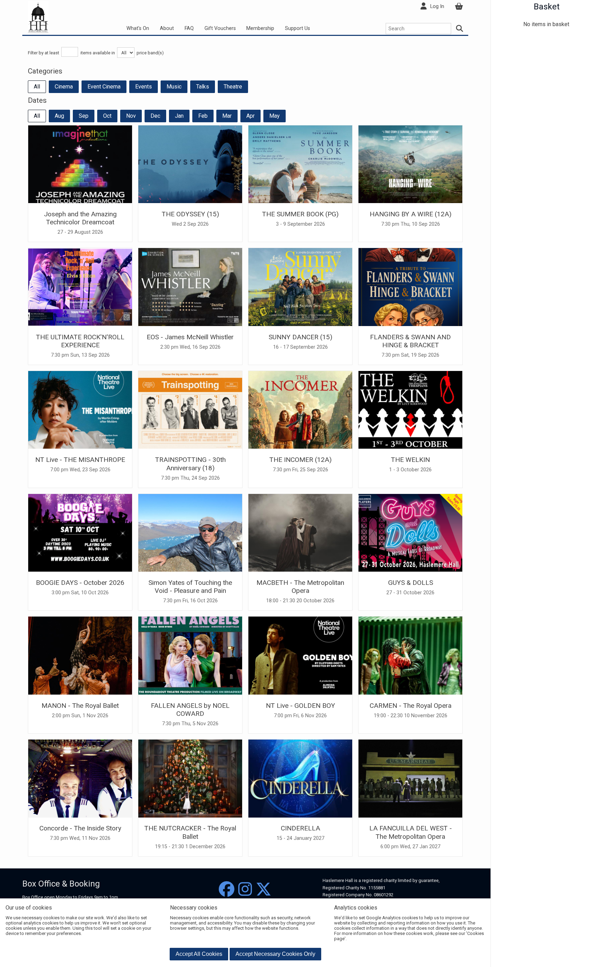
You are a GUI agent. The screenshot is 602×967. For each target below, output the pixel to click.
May (274, 116)
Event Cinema (104, 86)
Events (143, 86)
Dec (155, 116)
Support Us (297, 28)
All (37, 86)
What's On (137, 28)
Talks (202, 86)
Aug (59, 116)
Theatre (233, 86)
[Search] (460, 28)
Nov (131, 116)
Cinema (64, 86)
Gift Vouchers (220, 28)
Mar (227, 116)
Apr (250, 116)
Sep (83, 116)
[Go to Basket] (458, 6)
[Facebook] (226, 889)
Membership (260, 28)
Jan (179, 116)
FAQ (189, 28)
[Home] (38, 17)
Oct (107, 116)
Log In (437, 6)
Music (174, 86)
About (167, 28)
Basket (546, 6)
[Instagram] (245, 889)
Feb (203, 116)
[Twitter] (263, 889)
